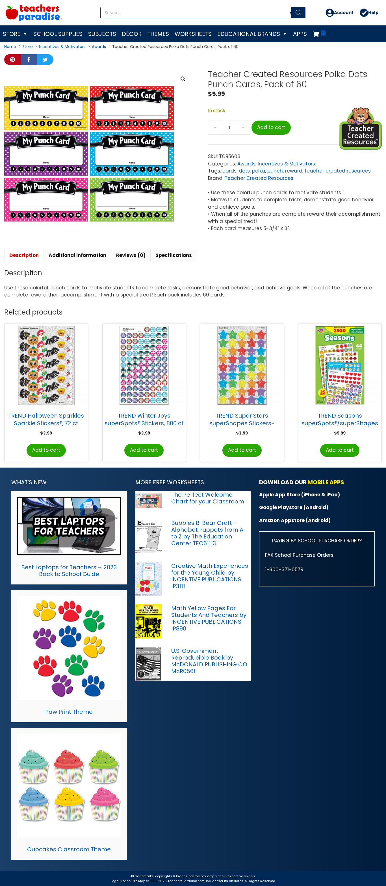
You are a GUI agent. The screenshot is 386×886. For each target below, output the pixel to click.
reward (293, 170)
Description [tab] (24, 255)
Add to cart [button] (46, 450)
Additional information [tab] (77, 255)
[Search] (298, 12)
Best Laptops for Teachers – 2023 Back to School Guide (69, 570)
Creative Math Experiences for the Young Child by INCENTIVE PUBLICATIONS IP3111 (209, 576)
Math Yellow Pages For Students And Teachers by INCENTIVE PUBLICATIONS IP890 (208, 618)
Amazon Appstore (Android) (295, 520)
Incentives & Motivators (286, 163)
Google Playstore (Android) (293, 507)
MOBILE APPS (326, 482)
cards (229, 170)
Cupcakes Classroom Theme (69, 849)
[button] (183, 79)
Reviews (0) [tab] (131, 255)
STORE (11, 34)
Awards (246, 163)
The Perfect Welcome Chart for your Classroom (207, 498)
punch (275, 170)
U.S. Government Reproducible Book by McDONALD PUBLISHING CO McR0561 (209, 661)
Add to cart (271, 127)
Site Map (138, 881)
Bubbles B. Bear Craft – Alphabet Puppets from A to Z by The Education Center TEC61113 (207, 533)
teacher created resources (338, 170)
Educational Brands (248, 34)
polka (258, 170)
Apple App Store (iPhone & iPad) (299, 494)
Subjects (102, 34)
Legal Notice (121, 881)
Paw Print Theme (69, 712)
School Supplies (58, 34)
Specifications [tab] (173, 255)
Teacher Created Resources (259, 178)
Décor (132, 34)
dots (244, 170)
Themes (158, 34)
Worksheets (193, 34)
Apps (300, 34)
